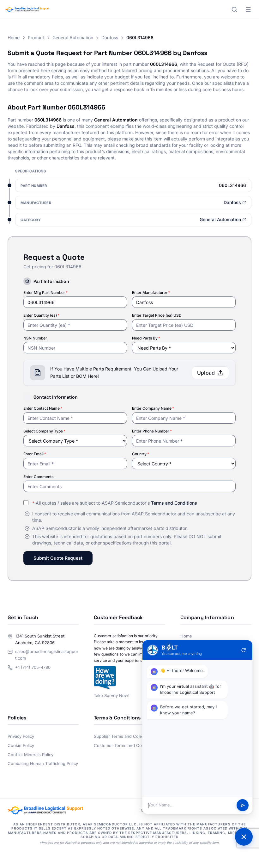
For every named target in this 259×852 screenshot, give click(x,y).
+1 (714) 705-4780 (33, 667)
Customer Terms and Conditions (125, 745)
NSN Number (35, 338)
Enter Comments (38, 476)
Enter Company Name (153, 408)
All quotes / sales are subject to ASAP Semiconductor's (114, 503)
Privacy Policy (21, 736)
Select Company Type (44, 431)
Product (36, 37)
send (242, 805)
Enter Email (34, 453)
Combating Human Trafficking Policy (43, 763)
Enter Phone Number (152, 431)
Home (14, 37)
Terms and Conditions (174, 503)
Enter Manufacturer (151, 292)
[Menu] (248, 9)
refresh (243, 650)
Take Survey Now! (112, 695)
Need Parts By (146, 338)
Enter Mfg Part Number (45, 292)
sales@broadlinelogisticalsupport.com (46, 655)
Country (140, 453)
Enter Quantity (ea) (41, 315)
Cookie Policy (21, 745)
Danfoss (109, 37)
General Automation (72, 37)
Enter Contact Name (42, 408)
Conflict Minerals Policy (30, 754)
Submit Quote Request (57, 558)
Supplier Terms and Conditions (124, 736)
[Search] (234, 9)
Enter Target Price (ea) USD (157, 315)
